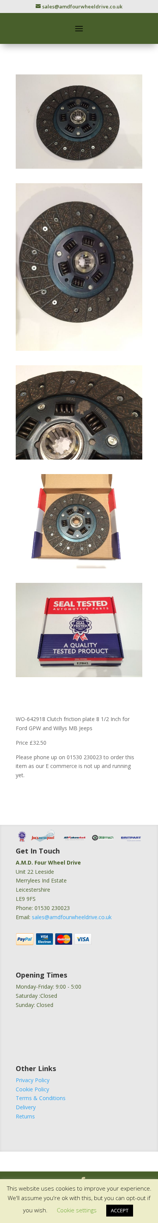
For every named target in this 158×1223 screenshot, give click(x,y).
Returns (25, 1116)
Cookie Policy (32, 1089)
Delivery (26, 1107)
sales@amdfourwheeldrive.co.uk (72, 917)
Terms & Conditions (41, 1098)
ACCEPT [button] (119, 1210)
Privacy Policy (32, 1080)
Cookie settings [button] (77, 1210)
